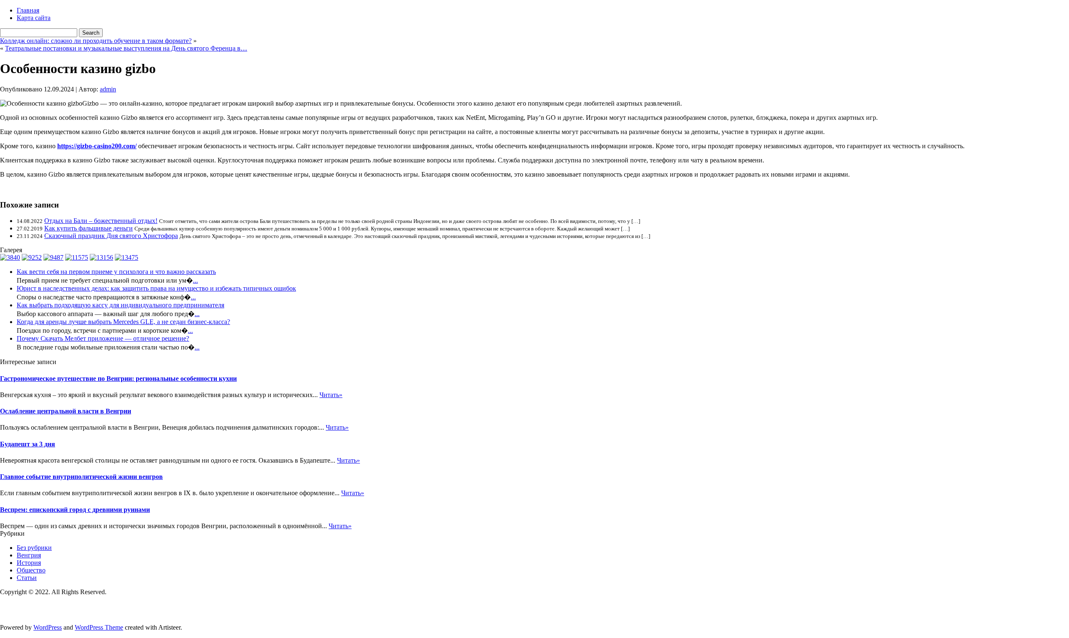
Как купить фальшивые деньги (88, 228)
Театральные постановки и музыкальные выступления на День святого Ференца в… (126, 48)
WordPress (47, 627)
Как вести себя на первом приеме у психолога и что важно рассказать (116, 271)
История (29, 562)
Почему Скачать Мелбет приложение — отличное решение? (103, 338)
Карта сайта (34, 17)
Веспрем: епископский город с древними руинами (75, 509)
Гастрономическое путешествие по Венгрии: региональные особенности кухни (118, 378)
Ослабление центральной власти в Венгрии (65, 411)
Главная (28, 10)
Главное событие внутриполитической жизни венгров (81, 476)
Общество (31, 570)
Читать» (330, 394)
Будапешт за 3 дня (27, 444)
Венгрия (29, 555)
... (195, 280)
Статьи (27, 577)
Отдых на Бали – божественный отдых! (100, 220)
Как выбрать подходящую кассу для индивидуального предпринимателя (120, 305)
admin (108, 89)
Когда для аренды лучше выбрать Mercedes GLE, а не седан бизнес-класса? (123, 321)
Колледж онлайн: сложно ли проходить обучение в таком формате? (96, 40)
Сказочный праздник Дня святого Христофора (111, 235)
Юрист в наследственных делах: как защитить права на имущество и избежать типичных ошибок (156, 288)
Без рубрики (34, 547)
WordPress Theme (99, 627)
